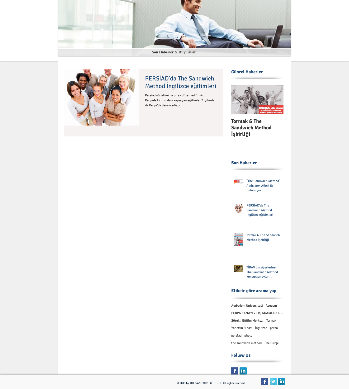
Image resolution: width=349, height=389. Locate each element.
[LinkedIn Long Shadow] (243, 371)
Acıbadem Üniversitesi (247, 306)
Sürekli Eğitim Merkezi (247, 321)
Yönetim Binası (241, 328)
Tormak (271, 321)
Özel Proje (271, 343)
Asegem (271, 306)
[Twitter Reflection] (273, 381)
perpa (274, 328)
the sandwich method (246, 343)
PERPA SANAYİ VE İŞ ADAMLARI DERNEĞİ (257, 313)
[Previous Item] (239, 99)
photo (248, 335)
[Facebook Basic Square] (234, 371)
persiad (236, 335)
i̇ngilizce (261, 328)
